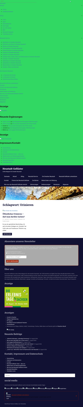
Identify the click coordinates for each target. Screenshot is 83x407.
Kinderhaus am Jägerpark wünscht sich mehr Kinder (20, 344)
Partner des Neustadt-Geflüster (8, 87)
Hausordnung (6, 148)
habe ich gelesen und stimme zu (16, 253)
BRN (4, 30)
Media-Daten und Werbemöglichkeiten (13, 156)
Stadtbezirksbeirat (8, 11)
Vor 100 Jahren (7, 28)
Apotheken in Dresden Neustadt (12, 42)
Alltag (1, 15)
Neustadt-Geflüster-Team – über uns (13, 154)
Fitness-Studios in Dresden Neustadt (13, 50)
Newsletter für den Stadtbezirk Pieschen (17, 322)
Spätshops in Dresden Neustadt (12, 61)
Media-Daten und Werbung (7, 91)
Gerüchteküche (7, 24)
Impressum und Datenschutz (11, 150)
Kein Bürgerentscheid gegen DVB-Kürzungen (25, 121)
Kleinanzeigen (4, 95)
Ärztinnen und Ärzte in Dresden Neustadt (14, 44)
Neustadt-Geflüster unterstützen (9, 83)
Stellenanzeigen (4, 98)
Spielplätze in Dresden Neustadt (12, 63)
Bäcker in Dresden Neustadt (10, 46)
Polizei (4, 9)
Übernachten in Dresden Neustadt (12, 65)
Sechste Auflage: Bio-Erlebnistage (15, 346)
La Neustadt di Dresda (9, 77)
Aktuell (2, 5)
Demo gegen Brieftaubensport (16, 130)
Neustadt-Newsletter (8, 160)
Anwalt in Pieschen (11, 317)
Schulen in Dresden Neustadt (11, 59)
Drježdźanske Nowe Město (10, 79)
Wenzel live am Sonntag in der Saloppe (16, 347)
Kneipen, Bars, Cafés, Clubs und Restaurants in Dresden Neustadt (21, 56)
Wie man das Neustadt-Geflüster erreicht (11, 93)
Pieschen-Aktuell (62, 326)
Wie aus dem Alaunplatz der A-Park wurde (24, 123)
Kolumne (20, 219)
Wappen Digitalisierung (12, 319)
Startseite (2, 3)
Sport (4, 22)
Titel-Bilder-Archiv (8, 34)
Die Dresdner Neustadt (6, 71)
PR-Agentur (10, 321)
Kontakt (2, 85)
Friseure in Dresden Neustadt (11, 52)
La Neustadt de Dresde (9, 75)
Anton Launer (6, 121)
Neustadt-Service (5, 38)
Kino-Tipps (6, 26)
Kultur (4, 19)
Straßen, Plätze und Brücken (11, 67)
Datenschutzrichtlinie (12, 248)
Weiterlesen (7, 234)
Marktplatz (3, 100)
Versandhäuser (11, 324)
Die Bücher (3, 89)
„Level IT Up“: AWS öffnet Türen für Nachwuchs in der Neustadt (22, 349)
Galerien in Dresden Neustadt (11, 54)
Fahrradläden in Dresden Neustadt (12, 48)
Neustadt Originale (8, 32)
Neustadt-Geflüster (13, 168)
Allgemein (3, 102)
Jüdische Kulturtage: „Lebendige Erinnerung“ (18, 338)
